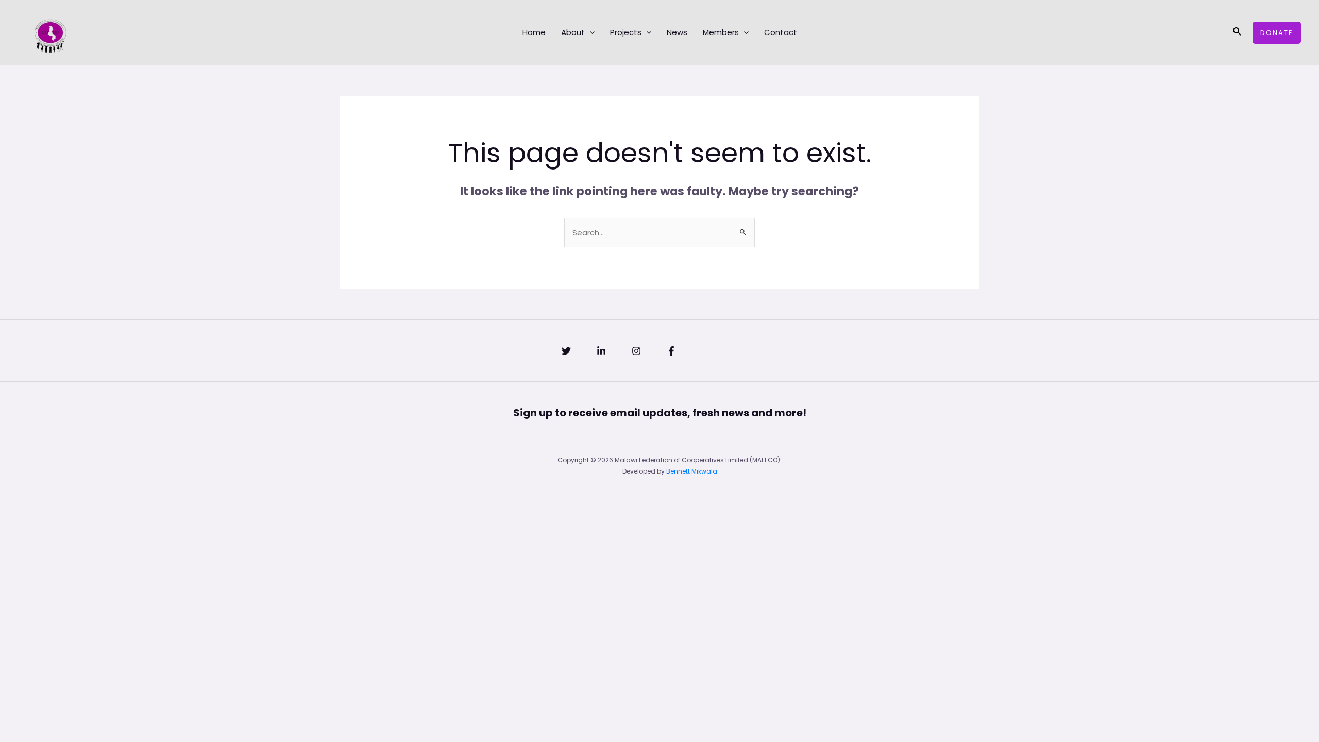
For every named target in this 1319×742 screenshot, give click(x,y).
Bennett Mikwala (691, 471)
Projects (625, 32)
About (573, 32)
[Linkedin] (601, 351)
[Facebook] (671, 351)
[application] (590, 32)
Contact (780, 32)
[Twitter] (566, 351)
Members (721, 32)
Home (534, 32)
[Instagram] (636, 351)
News (677, 32)
